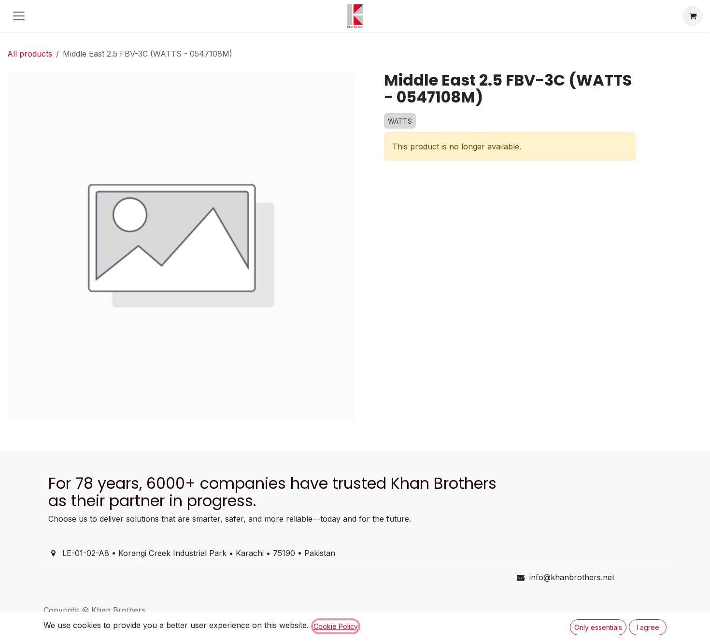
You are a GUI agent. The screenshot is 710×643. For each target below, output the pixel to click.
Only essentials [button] (598, 627)
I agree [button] (648, 627)
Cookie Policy (335, 626)
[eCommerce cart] (692, 16)
